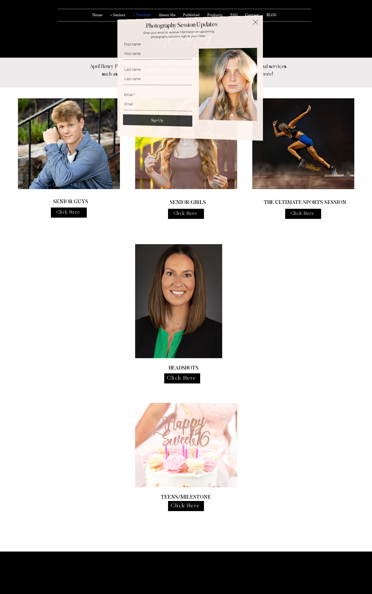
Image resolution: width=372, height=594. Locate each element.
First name (136, 43)
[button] (260, 23)
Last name (136, 69)
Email (132, 95)
